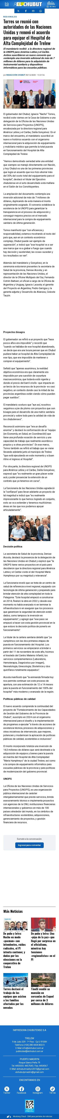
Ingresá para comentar (29, 845)
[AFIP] (29, 1105)
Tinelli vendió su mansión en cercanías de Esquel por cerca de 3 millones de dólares (42, 996)
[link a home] (29, 4)
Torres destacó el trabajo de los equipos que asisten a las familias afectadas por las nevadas (14, 998)
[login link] (16, 4)
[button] (51, 4)
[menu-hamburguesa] (6, 4)
